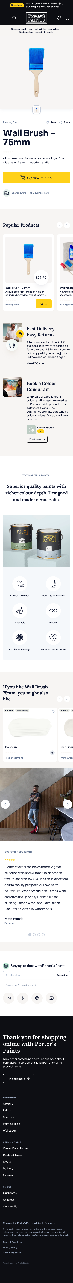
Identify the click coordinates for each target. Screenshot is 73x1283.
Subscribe (62, 975)
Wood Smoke (31, 891)
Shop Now (17, 5)
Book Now (35, 439)
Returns (8, 1175)
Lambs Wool (57, 891)
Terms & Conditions (13, 1242)
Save (53, 122)
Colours (8, 1103)
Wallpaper (9, 1130)
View (43, 304)
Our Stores (10, 1193)
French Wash (26, 903)
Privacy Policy (10, 1247)
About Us (8, 1199)
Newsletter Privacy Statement (21, 985)
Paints (7, 1110)
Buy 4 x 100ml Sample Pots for (44, 5)
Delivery (8, 1168)
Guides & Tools (12, 1155)
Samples (8, 1117)
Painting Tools (11, 1123)
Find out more (16, 1078)
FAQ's (7, 1161)
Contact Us (10, 1206)
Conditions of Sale (12, 1252)
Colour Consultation (15, 1148)
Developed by (16, 1263)
